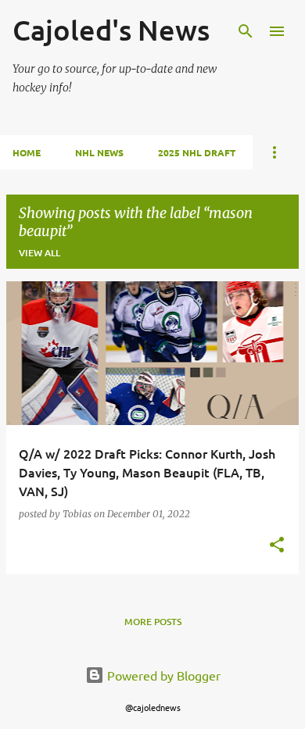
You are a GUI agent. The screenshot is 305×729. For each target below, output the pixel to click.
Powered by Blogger (162, 675)
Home (27, 152)
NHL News (99, 152)
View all (39, 252)
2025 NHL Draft (196, 152)
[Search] (245, 31)
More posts (152, 621)
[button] (276, 545)
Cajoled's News (111, 30)
